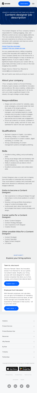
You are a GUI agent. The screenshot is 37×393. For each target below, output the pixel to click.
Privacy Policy (9, 374)
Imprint (22, 379)
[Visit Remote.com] (7, 3)
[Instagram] (28, 386)
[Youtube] (9, 386)
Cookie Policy (18, 374)
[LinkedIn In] (15, 386)
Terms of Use (28, 374)
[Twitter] (21, 386)
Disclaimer (15, 379)
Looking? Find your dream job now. (13, 48)
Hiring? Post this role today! (11, 46)
